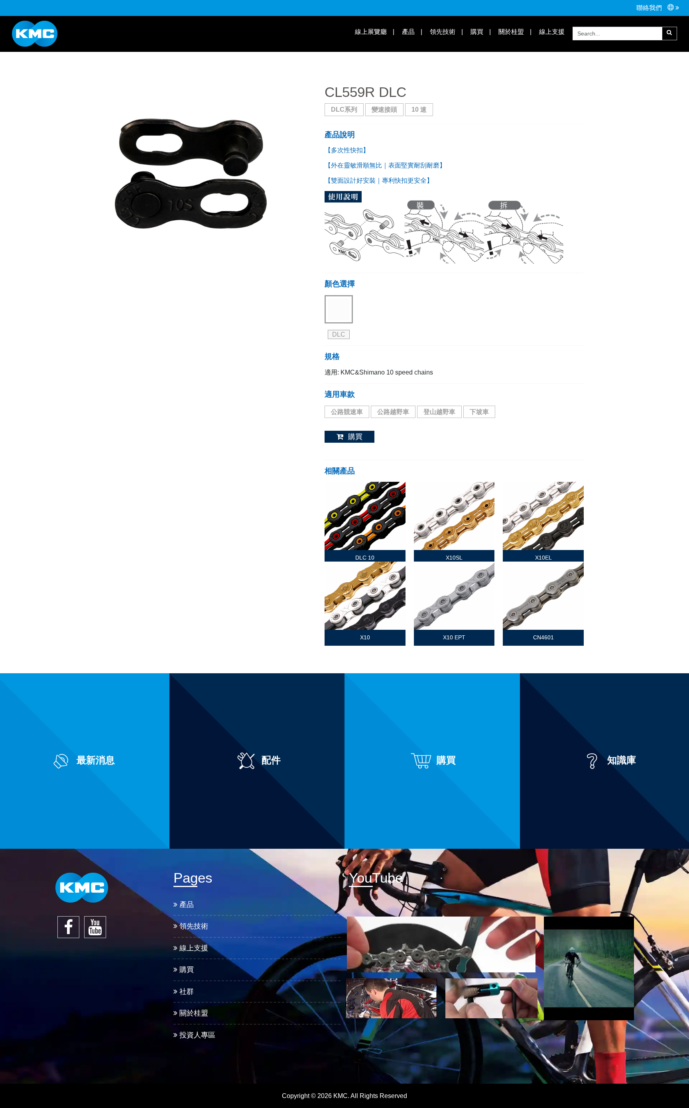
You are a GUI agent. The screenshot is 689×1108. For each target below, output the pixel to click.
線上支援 (193, 948)
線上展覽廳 (370, 32)
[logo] (34, 33)
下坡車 (479, 411)
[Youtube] (95, 927)
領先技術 (441, 32)
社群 (186, 992)
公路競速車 (347, 411)
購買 (476, 32)
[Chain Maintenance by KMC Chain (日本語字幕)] (391, 998)
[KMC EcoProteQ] (589, 968)
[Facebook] (68, 927)
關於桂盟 (510, 32)
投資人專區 (197, 1035)
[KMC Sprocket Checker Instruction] (441, 944)
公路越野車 (393, 411)
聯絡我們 (649, 7)
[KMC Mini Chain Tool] (491, 998)
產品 (186, 905)
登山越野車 (439, 411)
